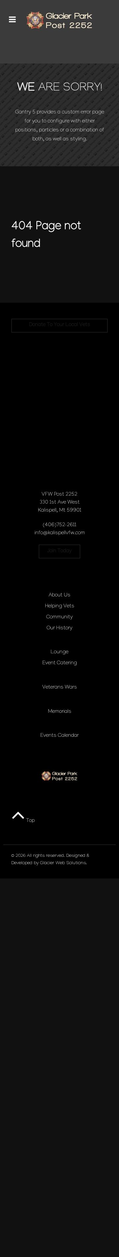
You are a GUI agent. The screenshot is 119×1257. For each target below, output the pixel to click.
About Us (59, 595)
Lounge (59, 652)
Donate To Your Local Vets (59, 325)
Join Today (59, 551)
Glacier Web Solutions (63, 863)
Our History (59, 628)
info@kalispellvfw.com (59, 533)
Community (59, 617)
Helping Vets (59, 606)
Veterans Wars (59, 688)
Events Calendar (59, 736)
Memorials (59, 712)
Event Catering (59, 663)
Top (30, 821)
